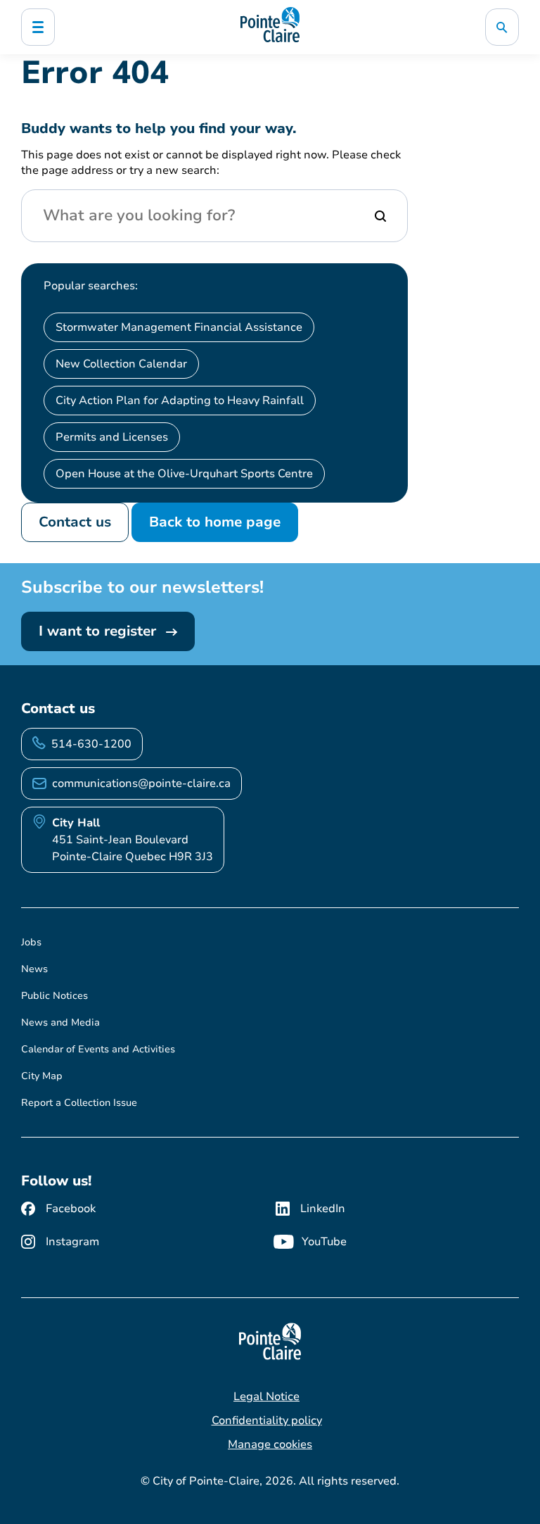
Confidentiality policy (267, 1420)
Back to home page (215, 521)
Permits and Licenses (112, 437)
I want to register (99, 631)
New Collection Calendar (121, 364)
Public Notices (54, 995)
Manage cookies (270, 1444)
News (34, 969)
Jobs (31, 942)
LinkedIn (322, 1208)
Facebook (71, 1208)
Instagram (72, 1241)
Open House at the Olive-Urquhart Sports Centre (184, 473)
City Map (42, 1076)
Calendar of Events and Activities (98, 1049)
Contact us (75, 521)
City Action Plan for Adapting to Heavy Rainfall (180, 400)
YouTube (324, 1241)
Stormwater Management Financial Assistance (179, 327)
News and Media (60, 1022)
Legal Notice (266, 1396)
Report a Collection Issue (79, 1102)
